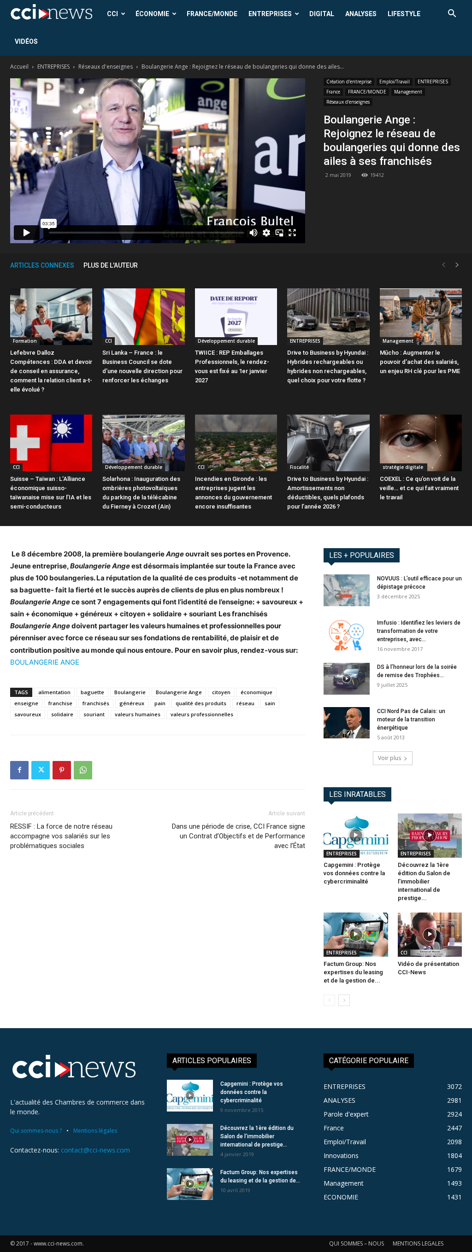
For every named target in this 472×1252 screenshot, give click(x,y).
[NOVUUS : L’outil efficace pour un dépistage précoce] (347, 590)
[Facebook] (19, 770)
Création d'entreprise (349, 81)
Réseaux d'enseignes (105, 66)
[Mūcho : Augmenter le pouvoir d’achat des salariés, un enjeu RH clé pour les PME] (421, 316)
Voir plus (389, 758)
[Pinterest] (62, 770)
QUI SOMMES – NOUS (356, 1243)
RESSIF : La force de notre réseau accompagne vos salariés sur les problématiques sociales (61, 836)
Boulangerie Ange (179, 692)
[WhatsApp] (83, 770)
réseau (245, 703)
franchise (60, 703)
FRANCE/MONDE (212, 14)
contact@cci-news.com (95, 1150)
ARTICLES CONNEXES (42, 265)
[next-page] (457, 265)
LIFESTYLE (404, 14)
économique (256, 692)
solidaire (62, 714)
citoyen (221, 692)
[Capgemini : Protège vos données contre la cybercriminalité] (356, 835)
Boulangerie (130, 692)
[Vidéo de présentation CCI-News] (430, 935)
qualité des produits (201, 703)
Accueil (19, 66)
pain (159, 703)
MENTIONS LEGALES (418, 1243)
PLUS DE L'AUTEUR (110, 265)
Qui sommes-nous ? (36, 1131)
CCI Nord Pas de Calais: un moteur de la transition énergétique (411, 719)
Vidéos (26, 41)
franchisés (96, 703)
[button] (452, 14)
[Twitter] (40, 770)
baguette (92, 692)
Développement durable (226, 341)
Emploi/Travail (394, 81)
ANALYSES (361, 14)
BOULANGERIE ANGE (44, 662)
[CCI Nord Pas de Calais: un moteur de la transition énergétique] (347, 723)
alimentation (54, 692)
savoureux (27, 714)
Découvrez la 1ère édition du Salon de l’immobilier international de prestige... (424, 881)
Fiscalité (299, 467)
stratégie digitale (404, 467)
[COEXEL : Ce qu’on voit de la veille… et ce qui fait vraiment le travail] (421, 443)
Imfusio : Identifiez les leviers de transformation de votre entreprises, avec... (418, 631)
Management (408, 91)
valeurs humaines (137, 714)
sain (270, 703)
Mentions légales (95, 1131)
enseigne (26, 703)
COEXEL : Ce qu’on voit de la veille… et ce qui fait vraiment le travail (419, 488)
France (333, 91)
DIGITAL (321, 14)
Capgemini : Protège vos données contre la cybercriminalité (354, 873)
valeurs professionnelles (202, 714)
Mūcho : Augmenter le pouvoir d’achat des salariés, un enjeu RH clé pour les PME (420, 361)
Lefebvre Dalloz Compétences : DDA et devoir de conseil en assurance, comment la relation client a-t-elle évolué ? (51, 371)
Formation (25, 341)
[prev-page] (443, 265)
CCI (112, 14)
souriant (94, 714)
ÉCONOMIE (152, 14)
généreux (131, 703)
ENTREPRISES (270, 14)
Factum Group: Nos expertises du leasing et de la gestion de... (353, 972)
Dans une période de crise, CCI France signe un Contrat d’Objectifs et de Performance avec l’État (238, 836)
